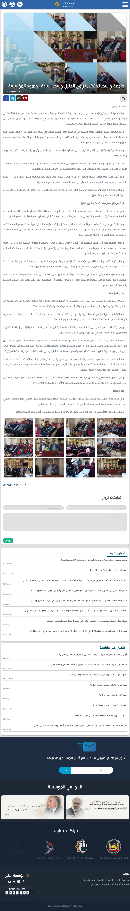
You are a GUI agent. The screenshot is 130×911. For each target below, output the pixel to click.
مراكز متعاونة (65, 830)
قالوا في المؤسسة (65, 787)
